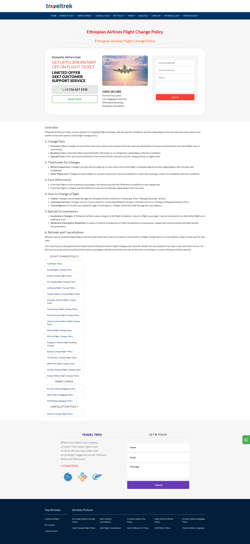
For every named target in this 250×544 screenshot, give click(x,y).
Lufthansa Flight (52, 519)
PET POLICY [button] (118, 16)
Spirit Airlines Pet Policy (138, 528)
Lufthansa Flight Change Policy (61, 288)
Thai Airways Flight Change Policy (62, 309)
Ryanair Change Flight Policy (59, 351)
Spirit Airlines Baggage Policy (60, 395)
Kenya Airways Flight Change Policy (63, 315)
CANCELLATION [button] (102, 16)
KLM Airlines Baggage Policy (60, 401)
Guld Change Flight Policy (83, 528)
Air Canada (50, 525)
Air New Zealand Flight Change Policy (64, 369)
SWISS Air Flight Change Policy (61, 363)
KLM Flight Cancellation (110, 528)
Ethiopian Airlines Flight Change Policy (61, 301)
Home (54, 15)
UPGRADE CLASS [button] (172, 16)
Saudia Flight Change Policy (59, 269)
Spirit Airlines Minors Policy (164, 520)
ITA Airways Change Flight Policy (62, 357)
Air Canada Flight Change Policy (61, 282)
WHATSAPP (75, 99)
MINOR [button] (131, 16)
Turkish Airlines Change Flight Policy (63, 294)
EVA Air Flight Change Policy (60, 336)
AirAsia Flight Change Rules (59, 330)
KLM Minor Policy (162, 528)
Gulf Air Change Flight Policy (60, 414)
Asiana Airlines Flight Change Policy (63, 375)
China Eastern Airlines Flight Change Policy (63, 322)
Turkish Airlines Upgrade (193, 528)
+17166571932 (69, 465)
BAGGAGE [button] (143, 16)
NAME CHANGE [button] (85, 16)
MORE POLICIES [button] (190, 16)
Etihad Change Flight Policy (59, 276)
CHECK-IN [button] (156, 16)
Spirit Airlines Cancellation (106, 520)
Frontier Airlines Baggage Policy (61, 388)
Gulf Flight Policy (54, 263)
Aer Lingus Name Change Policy (83, 520)
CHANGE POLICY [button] (66, 16)
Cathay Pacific (51, 531)
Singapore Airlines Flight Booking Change (62, 344)
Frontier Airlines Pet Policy (136, 520)
